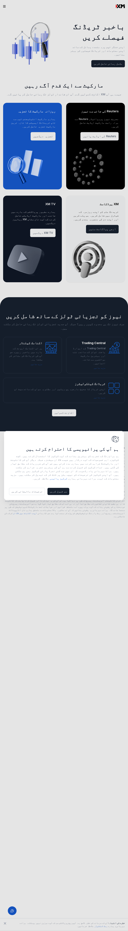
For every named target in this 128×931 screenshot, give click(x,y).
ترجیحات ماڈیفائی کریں (27, 491)
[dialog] (64, 465)
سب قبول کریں (58, 491)
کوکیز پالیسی (58, 478)
